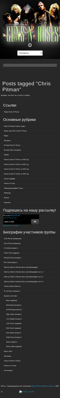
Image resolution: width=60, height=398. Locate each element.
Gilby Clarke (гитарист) (14, 314)
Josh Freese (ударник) (13, 323)
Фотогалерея (8, 370)
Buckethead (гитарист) (13, 305)
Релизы (6, 198)
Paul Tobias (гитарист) (13, 333)
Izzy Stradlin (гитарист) (14, 319)
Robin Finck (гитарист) (13, 337)
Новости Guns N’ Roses (12, 361)
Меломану (7, 356)
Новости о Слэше (10, 365)
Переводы (7, 193)
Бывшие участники (10, 296)
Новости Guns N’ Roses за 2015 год (16, 174)
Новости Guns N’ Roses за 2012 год (16, 169)
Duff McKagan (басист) (14, 309)
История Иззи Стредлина (12, 150)
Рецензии (7, 202)
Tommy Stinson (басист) (12, 286)
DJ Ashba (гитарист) (11, 248)
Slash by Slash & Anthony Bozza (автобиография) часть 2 (23, 272)
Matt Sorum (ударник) (13, 328)
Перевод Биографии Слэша (13, 188)
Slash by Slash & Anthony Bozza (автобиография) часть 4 (23, 281)
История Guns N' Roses (12, 145)
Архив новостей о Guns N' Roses (15, 131)
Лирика (6, 155)
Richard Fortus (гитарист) (12, 258)
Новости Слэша (9, 183)
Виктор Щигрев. (49, 386)
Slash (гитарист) (11, 342)
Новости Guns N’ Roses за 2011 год (16, 164)
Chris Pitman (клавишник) (12, 238)
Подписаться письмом (10, 225)
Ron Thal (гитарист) (10, 262)
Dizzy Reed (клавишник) (12, 243)
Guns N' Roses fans (10, 218)
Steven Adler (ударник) (14, 346)
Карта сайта (8, 351)
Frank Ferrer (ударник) (11, 253)
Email (30, 45)
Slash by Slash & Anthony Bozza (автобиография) (21, 267)
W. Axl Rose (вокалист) (12, 291)
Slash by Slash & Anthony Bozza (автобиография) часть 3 (23, 277)
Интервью (7, 140)
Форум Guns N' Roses (11, 112)
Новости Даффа (9, 179)
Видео (6, 136)
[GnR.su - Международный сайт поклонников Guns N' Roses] (30, 41)
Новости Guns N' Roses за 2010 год (16, 159)
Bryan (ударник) (11, 300)
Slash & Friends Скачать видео (14, 126)
